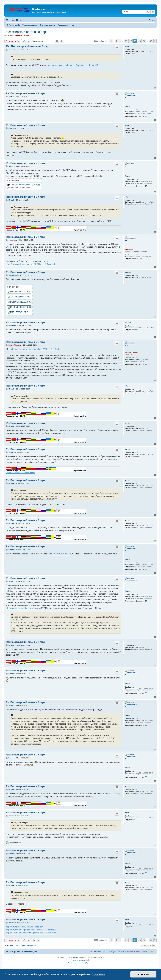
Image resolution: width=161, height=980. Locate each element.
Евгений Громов (22, 35)
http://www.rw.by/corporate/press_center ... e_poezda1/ (31, 930)
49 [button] (151, 41)
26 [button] (126, 41)
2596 (136, 275)
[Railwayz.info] (18, 10)
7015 (136, 452)
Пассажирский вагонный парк (25, 32)
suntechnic (129, 249)
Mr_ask (127, 197)
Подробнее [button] (98, 974)
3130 (136, 110)
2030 (136, 255)
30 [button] (144, 41)
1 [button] (119, 41)
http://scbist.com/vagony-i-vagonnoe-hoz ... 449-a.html (31, 933)
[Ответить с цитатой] (117, 47)
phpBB (75, 957)
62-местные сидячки (61, 554)
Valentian (128, 272)
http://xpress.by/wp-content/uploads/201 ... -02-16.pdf (35, 349)
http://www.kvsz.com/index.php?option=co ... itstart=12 (73, 65)
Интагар (128, 322)
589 (136, 200)
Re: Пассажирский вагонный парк (28, 46)
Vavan (127, 449)
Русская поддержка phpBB (81, 960)
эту (39, 709)
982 (136, 49)
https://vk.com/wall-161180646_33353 (20, 473)
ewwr (127, 46)
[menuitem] (19, 20)
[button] (111, 41)
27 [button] (130, 41)
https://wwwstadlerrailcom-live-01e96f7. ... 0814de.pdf (30, 264)
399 (136, 326)
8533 (136, 358)
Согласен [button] (143, 974)
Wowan (127, 106)
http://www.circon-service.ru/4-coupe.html (25, 927)
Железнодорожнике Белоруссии (21, 608)
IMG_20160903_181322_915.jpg (26, 185)
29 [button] (140, 41)
